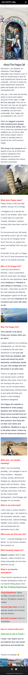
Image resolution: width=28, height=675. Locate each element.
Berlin (3, 539)
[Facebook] (16, 669)
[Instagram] (12, 669)
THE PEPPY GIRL (8, 2)
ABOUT (5, 5)
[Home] (1, 5)
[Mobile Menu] (26, 2)
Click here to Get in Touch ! (13, 634)
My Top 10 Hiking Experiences (14, 587)
